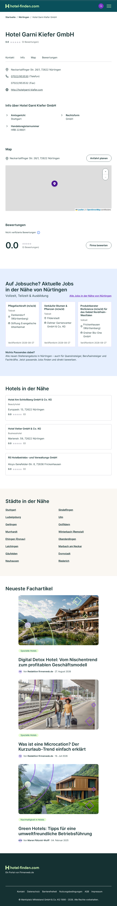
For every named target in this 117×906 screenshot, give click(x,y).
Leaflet (80, 209)
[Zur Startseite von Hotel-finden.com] (22, 6)
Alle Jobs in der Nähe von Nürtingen (90, 295)
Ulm (60, 517)
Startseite (10, 17)
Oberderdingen (67, 538)
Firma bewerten (99, 245)
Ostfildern (64, 524)
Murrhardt (11, 531)
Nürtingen (24, 17)
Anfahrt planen (99, 158)
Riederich (63, 560)
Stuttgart (10, 509)
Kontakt (21, 891)
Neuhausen (12, 560)
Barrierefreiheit (49, 891)
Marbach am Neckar (70, 546)
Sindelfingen (65, 509)
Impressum (96, 891)
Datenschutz (33, 891)
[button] (101, 6)
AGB (87, 891)
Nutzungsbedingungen (70, 891)
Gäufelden (11, 553)
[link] (22, 324)
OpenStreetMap (94, 209)
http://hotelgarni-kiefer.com (27, 89)
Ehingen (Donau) (15, 538)
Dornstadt (64, 553)
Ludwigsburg (13, 517)
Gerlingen (11, 524)
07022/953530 (19, 76)
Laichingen (11, 546)
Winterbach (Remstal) (71, 531)
